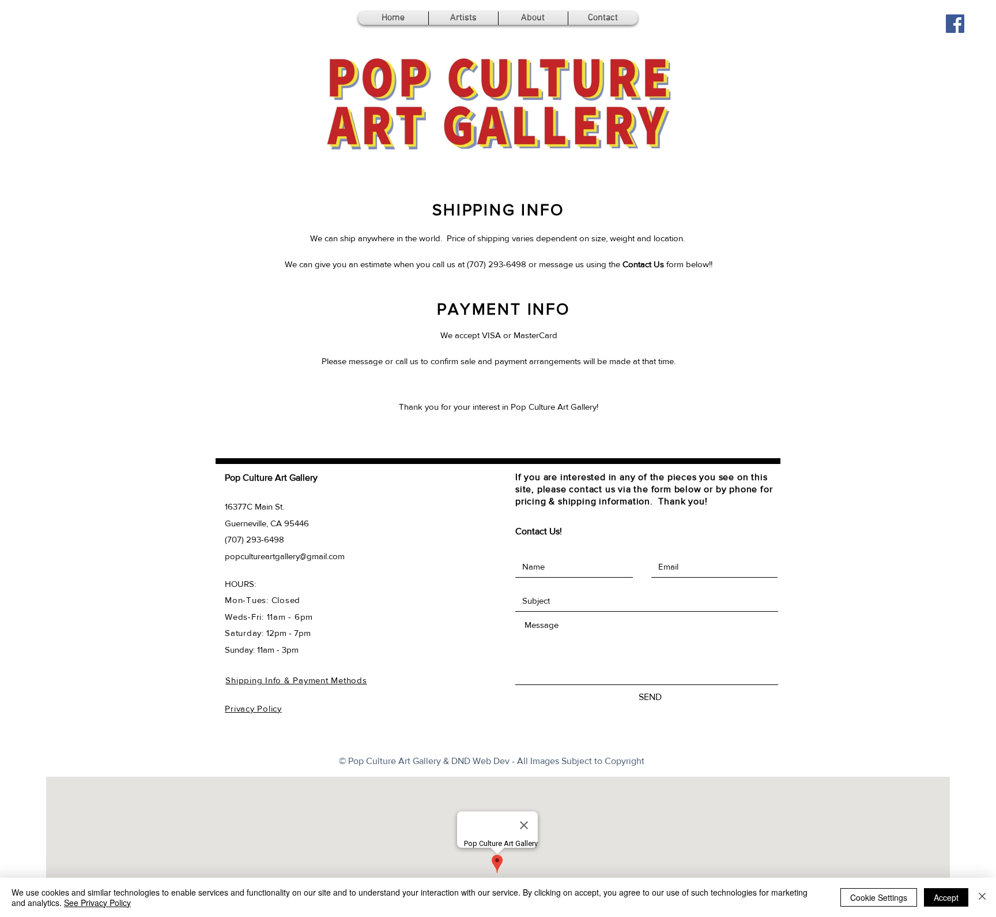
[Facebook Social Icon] (955, 23)
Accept (946, 897)
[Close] (982, 897)
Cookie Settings (878, 897)
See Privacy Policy (97, 902)
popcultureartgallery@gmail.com (285, 556)
